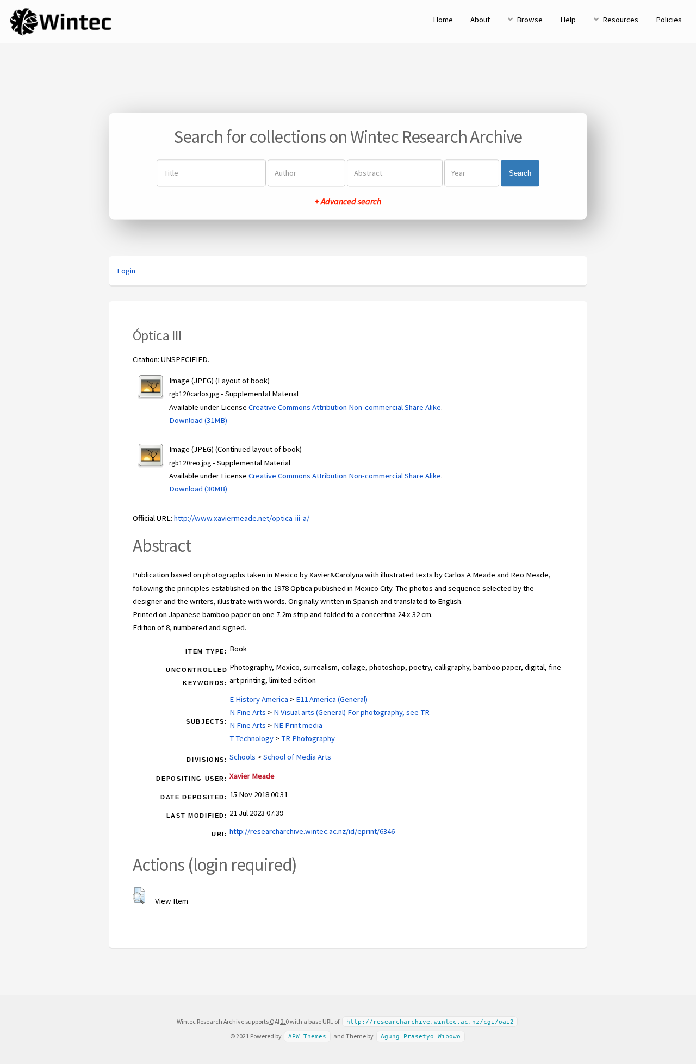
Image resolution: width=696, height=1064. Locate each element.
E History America (258, 699)
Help (568, 19)
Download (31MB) (198, 420)
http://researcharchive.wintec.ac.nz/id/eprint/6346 (312, 831)
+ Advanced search (348, 201)
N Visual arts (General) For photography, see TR (352, 712)
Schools (242, 757)
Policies (669, 19)
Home (443, 19)
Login (126, 271)
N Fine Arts (247, 712)
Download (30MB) (198, 489)
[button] (139, 895)
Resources (620, 19)
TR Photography (308, 738)
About (480, 19)
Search (520, 173)
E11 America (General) (332, 699)
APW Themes (307, 1036)
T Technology (251, 738)
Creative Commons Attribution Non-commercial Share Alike (344, 407)
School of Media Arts (297, 757)
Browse (530, 19)
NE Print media (298, 725)
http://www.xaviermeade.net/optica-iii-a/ (241, 518)
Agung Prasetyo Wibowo (421, 1036)
